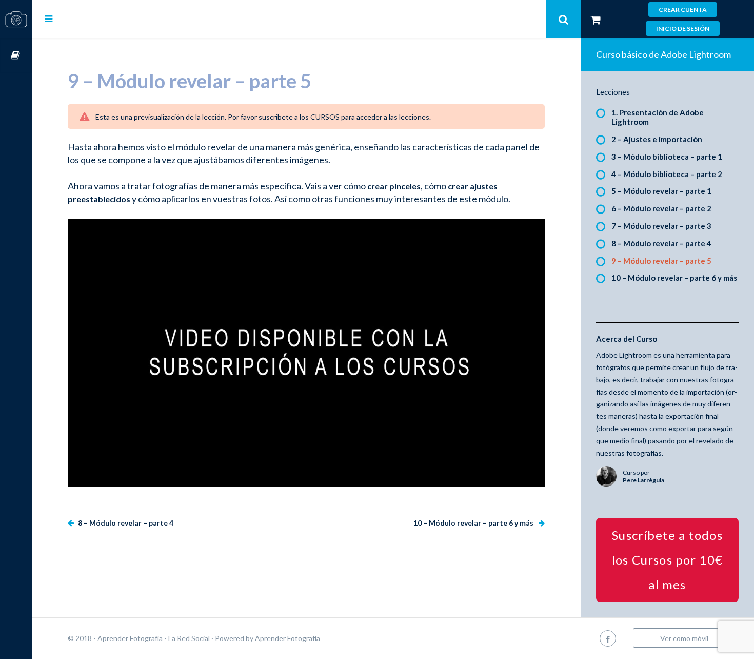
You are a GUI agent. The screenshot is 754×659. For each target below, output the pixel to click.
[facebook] (608, 638)
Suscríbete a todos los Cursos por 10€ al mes (667, 560)
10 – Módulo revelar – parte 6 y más (474, 522)
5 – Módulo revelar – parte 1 (661, 191)
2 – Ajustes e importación (656, 139)
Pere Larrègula (643, 480)
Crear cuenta (683, 9)
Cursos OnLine (16, 55)
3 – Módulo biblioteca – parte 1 (666, 156)
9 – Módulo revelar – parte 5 (661, 260)
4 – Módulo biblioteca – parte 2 (666, 174)
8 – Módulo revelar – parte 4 (124, 522)
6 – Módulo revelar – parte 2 (661, 208)
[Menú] (48, 18)
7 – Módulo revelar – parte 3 (661, 225)
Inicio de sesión (682, 28)
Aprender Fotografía (287, 638)
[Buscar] (563, 19)
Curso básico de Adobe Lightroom (663, 54)
